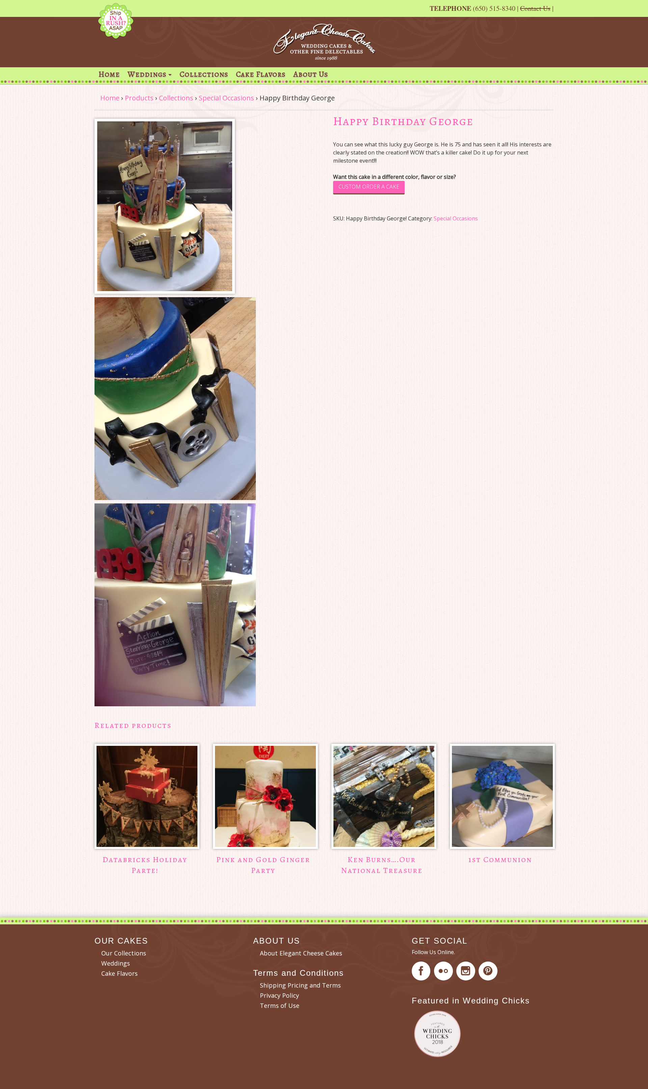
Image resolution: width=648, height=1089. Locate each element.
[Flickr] (444, 972)
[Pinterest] (489, 972)
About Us (310, 74)
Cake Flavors (261, 74)
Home (109, 74)
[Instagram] (466, 972)
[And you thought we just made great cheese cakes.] (324, 57)
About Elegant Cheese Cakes (301, 953)
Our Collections (123, 953)
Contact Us (535, 8)
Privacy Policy (279, 995)
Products (139, 97)
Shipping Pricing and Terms (300, 985)
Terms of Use (279, 1005)
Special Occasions (226, 97)
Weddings (147, 74)
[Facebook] (422, 972)
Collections (204, 74)
